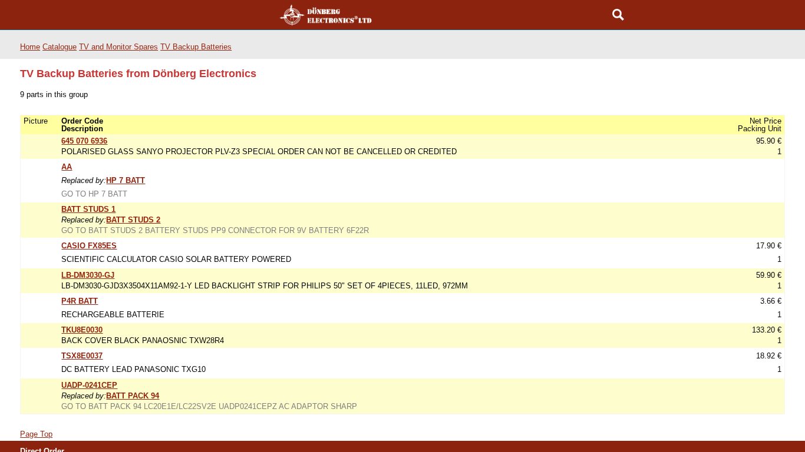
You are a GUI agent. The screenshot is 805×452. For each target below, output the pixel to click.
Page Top (36, 440)
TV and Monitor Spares (118, 52)
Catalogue (59, 52)
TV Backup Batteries (196, 52)
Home (30, 52)
